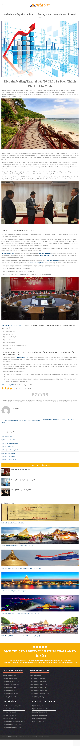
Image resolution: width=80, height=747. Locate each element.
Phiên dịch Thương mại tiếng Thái (21, 490)
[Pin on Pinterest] (44, 394)
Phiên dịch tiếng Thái (7, 253)
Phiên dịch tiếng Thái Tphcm (38, 697)
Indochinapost (46, 736)
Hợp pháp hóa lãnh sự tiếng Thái (12, 706)
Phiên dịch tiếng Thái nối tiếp (38, 690)
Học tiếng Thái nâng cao (9, 715)
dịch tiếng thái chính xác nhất (44, 400)
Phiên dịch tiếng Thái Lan (21, 736)
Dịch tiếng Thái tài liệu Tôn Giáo (12, 724)
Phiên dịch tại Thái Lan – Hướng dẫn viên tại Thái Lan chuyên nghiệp (20, 636)
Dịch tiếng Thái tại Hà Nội (8, 456)
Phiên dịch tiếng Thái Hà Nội (38, 681)
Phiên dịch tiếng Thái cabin (37, 678)
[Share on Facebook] (35, 394)
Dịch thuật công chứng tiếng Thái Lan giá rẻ (13, 591)
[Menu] (2, 5)
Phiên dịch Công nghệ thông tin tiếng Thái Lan (25, 480)
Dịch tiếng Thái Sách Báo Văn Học (12, 727)
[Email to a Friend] (41, 394)
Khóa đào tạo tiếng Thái (9, 718)
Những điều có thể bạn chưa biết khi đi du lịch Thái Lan (17, 545)
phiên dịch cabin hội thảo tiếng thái (54, 401)
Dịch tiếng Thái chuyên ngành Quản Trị (14, 721)
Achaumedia (35, 736)
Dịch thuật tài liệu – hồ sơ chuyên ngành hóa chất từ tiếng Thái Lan (20, 613)
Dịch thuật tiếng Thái (12, 736)
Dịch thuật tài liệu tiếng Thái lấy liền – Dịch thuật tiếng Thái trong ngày (21, 568)
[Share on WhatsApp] (32, 394)
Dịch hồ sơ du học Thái (7, 436)
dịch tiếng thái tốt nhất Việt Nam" (27, 401)
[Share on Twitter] (38, 394)
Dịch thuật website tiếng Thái (9, 450)
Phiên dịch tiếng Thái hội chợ (38, 684)
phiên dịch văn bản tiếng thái (68, 401)
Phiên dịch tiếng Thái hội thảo (38, 687)
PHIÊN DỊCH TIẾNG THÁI (12, 326)
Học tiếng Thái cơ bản (9, 709)
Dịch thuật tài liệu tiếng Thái (9, 446)
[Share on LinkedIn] (47, 394)
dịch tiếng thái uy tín (40, 401)
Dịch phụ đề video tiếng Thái (9, 443)
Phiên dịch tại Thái (35, 675)
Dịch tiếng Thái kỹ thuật (8, 453)
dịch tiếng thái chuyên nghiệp (58, 400)
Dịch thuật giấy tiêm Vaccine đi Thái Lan (12, 523)
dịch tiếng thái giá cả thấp (13, 401)
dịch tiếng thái (34, 400)
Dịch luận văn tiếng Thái (8, 440)
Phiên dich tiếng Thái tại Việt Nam (39, 693)
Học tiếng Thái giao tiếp (9, 712)
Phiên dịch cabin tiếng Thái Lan (20, 469)
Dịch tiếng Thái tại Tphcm (8, 459)
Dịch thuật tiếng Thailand (19, 400)
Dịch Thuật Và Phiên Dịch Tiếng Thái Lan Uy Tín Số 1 (40, 653)
